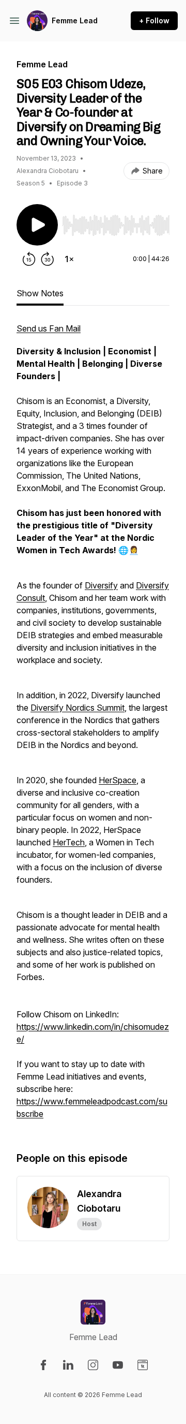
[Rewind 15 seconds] (29, 259)
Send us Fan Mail (49, 328)
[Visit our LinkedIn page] (68, 1365)
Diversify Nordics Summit (77, 707)
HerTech (69, 842)
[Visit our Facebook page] (43, 1365)
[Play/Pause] (37, 225)
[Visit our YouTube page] (118, 1365)
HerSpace (117, 780)
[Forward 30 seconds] (47, 259)
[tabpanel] (93, 726)
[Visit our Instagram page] (93, 1365)
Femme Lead (75, 20)
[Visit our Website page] (142, 1365)
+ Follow (154, 20)
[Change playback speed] (69, 259)
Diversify (101, 585)
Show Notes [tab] (40, 293)
